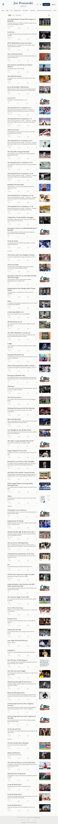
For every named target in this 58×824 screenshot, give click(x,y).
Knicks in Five (12, 619)
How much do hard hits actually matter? (17, 745)
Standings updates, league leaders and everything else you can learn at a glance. (21, 684)
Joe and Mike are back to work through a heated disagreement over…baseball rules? (19, 280)
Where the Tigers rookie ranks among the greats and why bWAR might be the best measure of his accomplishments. (21, 89)
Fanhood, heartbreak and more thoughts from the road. (21, 807)
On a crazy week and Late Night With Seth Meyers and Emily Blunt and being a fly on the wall (22, 662)
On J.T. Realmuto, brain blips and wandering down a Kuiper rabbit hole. (21, 346)
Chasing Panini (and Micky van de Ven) (20, 554)
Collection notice (37, 817)
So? (8, 564)
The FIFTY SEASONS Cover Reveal (18, 333)
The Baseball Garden (14, 76)
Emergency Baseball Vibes (16, 375)
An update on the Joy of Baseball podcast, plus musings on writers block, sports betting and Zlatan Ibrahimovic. (21, 464)
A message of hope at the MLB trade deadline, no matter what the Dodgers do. (21, 243)
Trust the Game (12, 241)
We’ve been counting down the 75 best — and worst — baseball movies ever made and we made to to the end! (20, 110)
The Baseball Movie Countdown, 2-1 (19, 108)
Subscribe (46, 4)
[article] (29, 23)
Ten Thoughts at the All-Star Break (19, 430)
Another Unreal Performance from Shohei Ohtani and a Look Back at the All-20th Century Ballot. (22, 797)
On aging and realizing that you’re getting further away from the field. (22, 34)
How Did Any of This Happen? (17, 660)
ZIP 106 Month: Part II (14, 322)
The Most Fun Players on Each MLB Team (21, 762)
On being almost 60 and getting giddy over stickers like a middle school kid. (21, 556)
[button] (2, 10)
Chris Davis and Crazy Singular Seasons (20, 255)
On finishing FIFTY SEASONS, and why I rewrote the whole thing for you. (21, 498)
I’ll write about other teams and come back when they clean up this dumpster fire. (21, 56)
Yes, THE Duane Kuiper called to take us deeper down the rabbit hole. (21, 324)
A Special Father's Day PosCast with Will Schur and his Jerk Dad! (21, 585)
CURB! (9, 344)
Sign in (53, 4)
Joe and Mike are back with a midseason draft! (18, 442)
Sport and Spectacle (14, 419)
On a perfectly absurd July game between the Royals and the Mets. (22, 487)
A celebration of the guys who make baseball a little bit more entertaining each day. (22, 765)
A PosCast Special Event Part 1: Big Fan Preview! (20, 704)
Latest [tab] (9, 15)
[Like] (8, 103)
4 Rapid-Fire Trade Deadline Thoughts (20, 217)
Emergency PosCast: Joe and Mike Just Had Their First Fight (21, 276)
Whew (9, 496)
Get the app (34, 819)
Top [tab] (13, 15)
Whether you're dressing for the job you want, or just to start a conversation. (22, 610)
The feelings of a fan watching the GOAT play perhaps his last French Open (22, 731)
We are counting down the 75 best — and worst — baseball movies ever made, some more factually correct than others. (22, 143)
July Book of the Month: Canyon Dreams (21, 472)
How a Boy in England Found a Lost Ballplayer (18, 314)
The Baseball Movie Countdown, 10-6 (19, 141)
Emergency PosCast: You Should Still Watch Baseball (22, 229)
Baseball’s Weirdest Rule (15, 184)
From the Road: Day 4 (14, 794)
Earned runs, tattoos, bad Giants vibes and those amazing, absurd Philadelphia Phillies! (21, 534)
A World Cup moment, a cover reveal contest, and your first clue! (21, 453)
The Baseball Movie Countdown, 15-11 (19, 162)
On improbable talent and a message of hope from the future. (20, 632)
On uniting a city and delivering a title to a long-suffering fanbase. (21, 621)
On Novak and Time (14, 729)
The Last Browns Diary (15, 54)
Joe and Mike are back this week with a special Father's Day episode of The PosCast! (21, 588)
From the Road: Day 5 (14, 784)
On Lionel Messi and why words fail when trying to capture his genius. (21, 599)
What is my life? (11, 642)
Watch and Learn (13, 130)
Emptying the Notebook (15, 521)
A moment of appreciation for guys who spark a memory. (21, 257)
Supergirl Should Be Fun (15, 355)
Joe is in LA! (11, 98)
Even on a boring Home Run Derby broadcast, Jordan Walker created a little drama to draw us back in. (22, 421)
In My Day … (11, 32)
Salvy (9, 301)
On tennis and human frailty (14, 754)
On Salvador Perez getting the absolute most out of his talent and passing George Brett (22, 303)
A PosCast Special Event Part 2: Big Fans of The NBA (21, 717)
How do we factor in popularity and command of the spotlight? (20, 292)
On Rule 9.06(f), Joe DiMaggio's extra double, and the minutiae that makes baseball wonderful (20, 267)
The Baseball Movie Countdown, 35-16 (20, 173)
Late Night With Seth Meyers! (17, 640)
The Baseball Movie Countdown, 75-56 (20, 206)
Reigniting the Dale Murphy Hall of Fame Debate (21, 289)
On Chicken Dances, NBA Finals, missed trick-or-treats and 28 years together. (22, 673)
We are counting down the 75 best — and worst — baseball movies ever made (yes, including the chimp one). (21, 209)
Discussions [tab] (18, 15)
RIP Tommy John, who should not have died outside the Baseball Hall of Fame (21, 154)
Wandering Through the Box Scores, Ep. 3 (21, 532)
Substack (23, 822)
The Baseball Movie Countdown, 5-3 (19, 119)
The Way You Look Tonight (16, 671)
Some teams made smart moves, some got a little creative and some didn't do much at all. (21, 220)
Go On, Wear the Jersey (15, 608)
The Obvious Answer (14, 397)
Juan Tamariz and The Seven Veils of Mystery (19, 66)
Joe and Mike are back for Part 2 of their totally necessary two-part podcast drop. (21, 720)
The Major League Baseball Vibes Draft (20, 441)
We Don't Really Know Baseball (17, 743)
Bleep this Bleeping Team (16, 693)
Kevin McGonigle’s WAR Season (18, 87)
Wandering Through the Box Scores (19, 682)
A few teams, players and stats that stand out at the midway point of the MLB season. (22, 432)
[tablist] (14, 15)
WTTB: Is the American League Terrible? (21, 574)
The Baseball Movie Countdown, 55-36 (20, 195)
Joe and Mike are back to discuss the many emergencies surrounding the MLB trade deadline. (21, 232)
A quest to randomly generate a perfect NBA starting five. (21, 652)
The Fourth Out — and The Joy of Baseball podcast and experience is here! (20, 187)
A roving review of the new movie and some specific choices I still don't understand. (22, 357)
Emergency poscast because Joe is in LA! (17, 100)
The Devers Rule (13, 265)
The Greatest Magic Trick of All (18, 597)
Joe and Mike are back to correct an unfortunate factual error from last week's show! (22, 512)
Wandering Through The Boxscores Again (17, 576)
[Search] (37, 4)
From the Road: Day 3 (14, 805)
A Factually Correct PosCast (16, 510)
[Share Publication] (40, 4)
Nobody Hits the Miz (14, 629)
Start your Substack (26, 819)
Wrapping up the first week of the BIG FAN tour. (19, 786)
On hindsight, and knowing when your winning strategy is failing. (21, 400)
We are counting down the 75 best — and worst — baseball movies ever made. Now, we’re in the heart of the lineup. (21, 121)
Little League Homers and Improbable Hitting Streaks (20, 484)
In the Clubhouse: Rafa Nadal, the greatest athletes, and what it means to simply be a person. (22, 389)
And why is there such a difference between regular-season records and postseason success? (21, 23)
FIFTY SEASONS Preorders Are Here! (19, 43)
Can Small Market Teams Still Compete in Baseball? (21, 20)
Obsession (10, 386)
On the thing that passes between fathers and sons (19, 566)
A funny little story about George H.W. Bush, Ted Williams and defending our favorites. (21, 132)
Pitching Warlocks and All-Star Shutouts (21, 408)
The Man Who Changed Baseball (18, 152)
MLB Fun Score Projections (16, 773)
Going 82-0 (11, 650)
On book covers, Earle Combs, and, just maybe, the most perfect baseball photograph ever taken (21, 335)
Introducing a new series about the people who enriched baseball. (21, 78)
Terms (31, 817)
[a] (44, 100)
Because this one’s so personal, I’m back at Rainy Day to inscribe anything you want (21, 45)
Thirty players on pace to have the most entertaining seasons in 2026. (22, 776)
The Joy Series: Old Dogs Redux (17, 543)
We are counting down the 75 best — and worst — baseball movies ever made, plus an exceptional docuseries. (21, 176)
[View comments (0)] (18, 103)
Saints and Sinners (13, 753)
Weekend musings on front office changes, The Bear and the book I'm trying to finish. (22, 523)
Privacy (28, 817)
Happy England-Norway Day (17, 450)
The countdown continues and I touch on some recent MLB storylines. (21, 165)
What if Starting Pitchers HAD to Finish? (21, 365)
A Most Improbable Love (15, 312)
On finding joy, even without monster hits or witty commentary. (19, 410)
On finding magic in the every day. (15, 68)
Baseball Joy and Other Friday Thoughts (20, 461)
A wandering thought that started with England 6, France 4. (21, 367)
